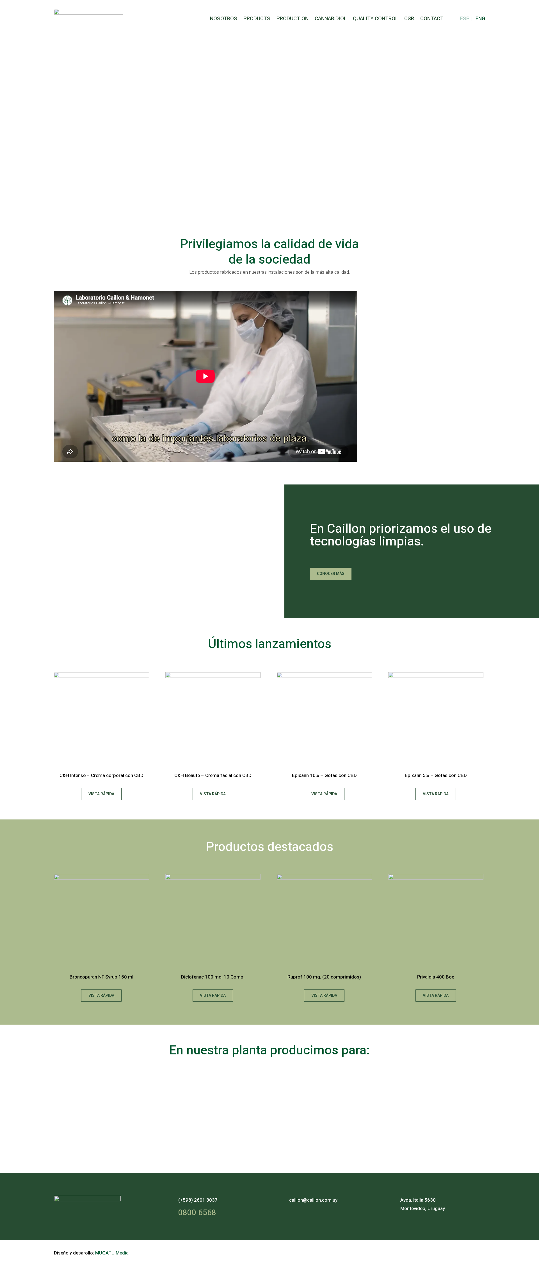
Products (256, 18)
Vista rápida (101, 794)
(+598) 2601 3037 (198, 1200)
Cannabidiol (331, 18)
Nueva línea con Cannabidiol (143, 106)
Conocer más (330, 574)
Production (293, 18)
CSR (409, 18)
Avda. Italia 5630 (418, 1200)
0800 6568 (197, 1213)
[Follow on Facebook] (450, 1252)
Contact (432, 18)
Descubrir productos (84, 147)
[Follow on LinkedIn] (479, 1252)
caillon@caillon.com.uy (313, 1200)
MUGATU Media (112, 1252)
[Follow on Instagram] (464, 1252)
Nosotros (223, 18)
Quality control (375, 18)
